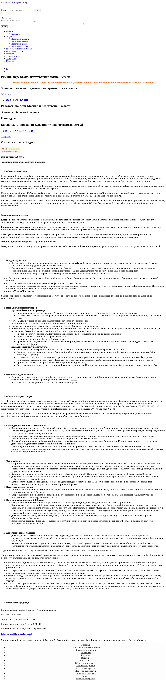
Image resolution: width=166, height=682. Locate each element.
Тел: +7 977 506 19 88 (17, 131)
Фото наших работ (14, 51)
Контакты (15, 34)
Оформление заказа (85, 663)
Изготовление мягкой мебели (19, 49)
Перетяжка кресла (19, 44)
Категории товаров (85, 650)
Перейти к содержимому (14, 2)
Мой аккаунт (85, 660)
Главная (9, 31)
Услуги (9, 36)
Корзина (10, 61)
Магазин (10, 53)
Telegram (11, 58)
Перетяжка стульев (19, 46)
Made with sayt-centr (17, 634)
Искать (4, 20)
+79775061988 (13, 56)
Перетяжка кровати (20, 39)
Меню (4, 27)
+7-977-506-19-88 (14, 100)
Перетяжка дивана (19, 41)
